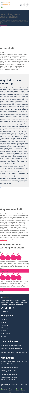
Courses (4, 319)
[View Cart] (27, 4)
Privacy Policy (23, 384)
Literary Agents (6, 328)
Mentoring (4, 325)
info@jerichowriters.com (9, 374)
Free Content (5, 333)
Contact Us (4, 311)
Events (3, 331)
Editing (3, 322)
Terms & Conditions (6, 386)
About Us (4, 336)
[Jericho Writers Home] (10, 5)
